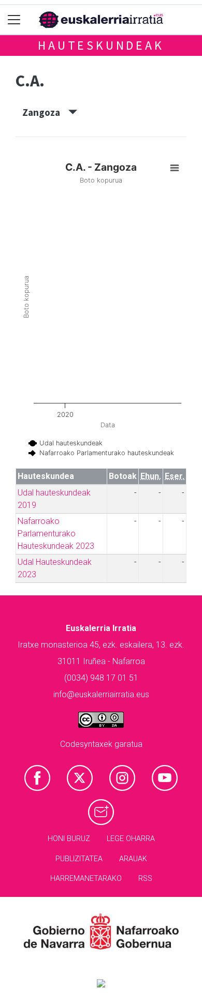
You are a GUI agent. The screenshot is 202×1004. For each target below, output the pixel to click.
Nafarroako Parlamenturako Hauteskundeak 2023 (56, 533)
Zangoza (45, 112)
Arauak (133, 859)
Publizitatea (79, 859)
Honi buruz (69, 838)
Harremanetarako (86, 878)
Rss (145, 878)
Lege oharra (131, 838)
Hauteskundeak (101, 45)
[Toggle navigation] (14, 20)
